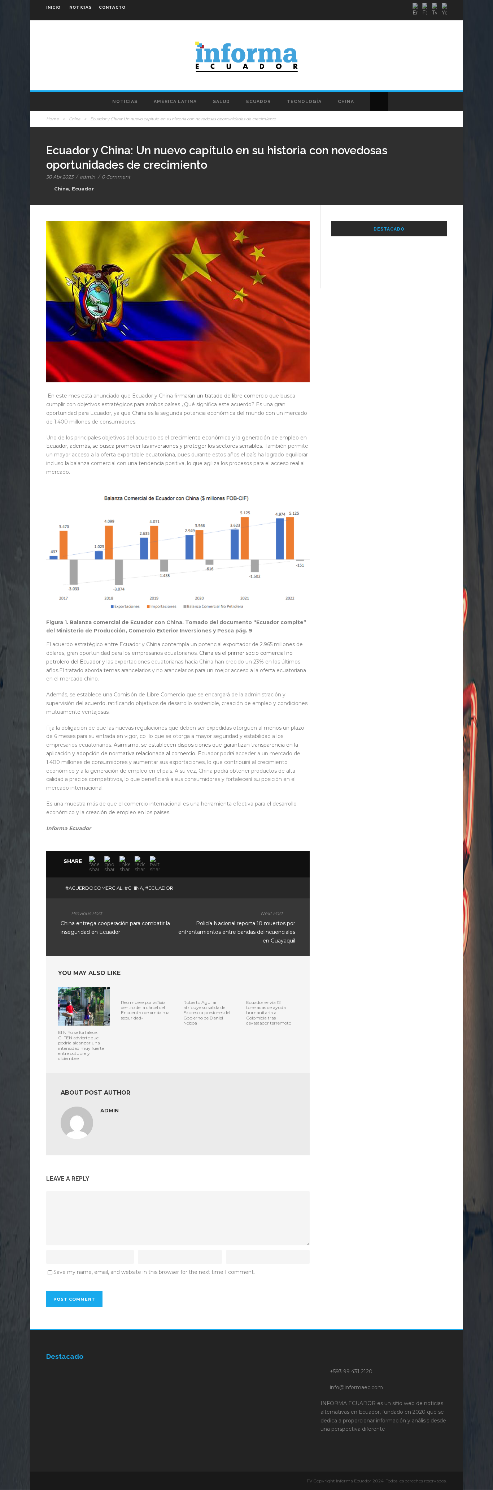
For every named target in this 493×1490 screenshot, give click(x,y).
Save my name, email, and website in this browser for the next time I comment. (154, 1272)
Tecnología (304, 101)
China (346, 101)
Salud (221, 101)
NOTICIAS (80, 7)
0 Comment (116, 177)
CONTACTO (112, 7)
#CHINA (134, 888)
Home (52, 118)
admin (87, 177)
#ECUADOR (159, 888)
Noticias (125, 101)
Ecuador (258, 101)
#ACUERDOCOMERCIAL (93, 888)
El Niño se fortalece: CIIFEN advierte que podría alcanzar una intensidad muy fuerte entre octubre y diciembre (81, 1045)
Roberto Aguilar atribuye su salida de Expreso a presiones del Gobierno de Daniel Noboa (206, 1013)
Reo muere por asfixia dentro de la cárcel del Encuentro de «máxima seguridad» (145, 1010)
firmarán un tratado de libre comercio (221, 395)
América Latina (175, 101)
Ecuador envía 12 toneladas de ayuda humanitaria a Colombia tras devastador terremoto (268, 1013)
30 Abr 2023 (59, 177)
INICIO (53, 7)
